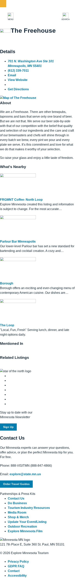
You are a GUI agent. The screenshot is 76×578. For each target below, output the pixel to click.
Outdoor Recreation (22, 526)
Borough (6, 283)
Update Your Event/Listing (27, 521)
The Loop (7, 325)
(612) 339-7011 (18, 70)
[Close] (3, 3)
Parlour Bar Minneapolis (18, 241)
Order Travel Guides (16, 484)
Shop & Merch (18, 517)
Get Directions (18, 89)
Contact (13, 571)
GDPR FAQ (16, 566)
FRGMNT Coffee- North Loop (21, 199)
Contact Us (16, 498)
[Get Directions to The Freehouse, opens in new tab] (18, 97)
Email (12, 75)
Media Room (17, 512)
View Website (17, 80)
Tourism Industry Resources (29, 507)
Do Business (17, 503)
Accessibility (17, 575)
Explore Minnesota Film (25, 531)
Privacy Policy (18, 561)
